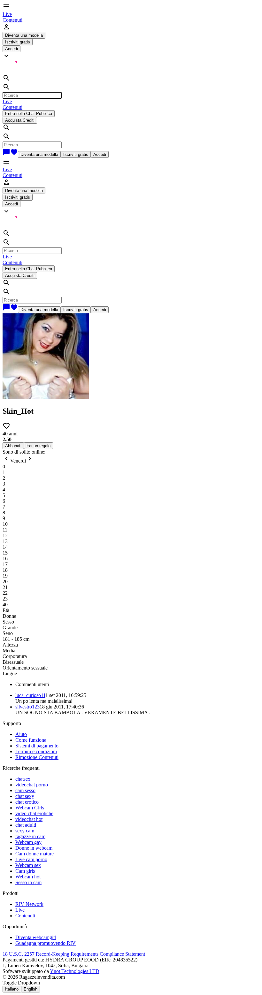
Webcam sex (28, 865)
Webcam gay (28, 842)
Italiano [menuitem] (12, 989)
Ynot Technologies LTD (74, 971)
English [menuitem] (30, 989)
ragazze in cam (30, 836)
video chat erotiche (34, 813)
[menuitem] (7, 14)
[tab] (137, 684)
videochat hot (28, 819)
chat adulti (25, 825)
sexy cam (24, 830)
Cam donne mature (34, 853)
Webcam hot (28, 876)
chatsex (22, 779)
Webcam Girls (29, 807)
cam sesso (25, 790)
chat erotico (27, 802)
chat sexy (24, 796)
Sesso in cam (28, 882)
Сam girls (25, 871)
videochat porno (31, 784)
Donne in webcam (33, 848)
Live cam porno (31, 859)
